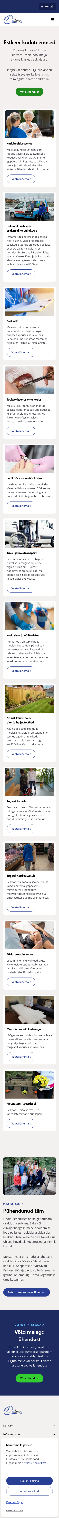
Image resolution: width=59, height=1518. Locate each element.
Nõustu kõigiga (29, 1481)
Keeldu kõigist (14, 1502)
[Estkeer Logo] (12, 19)
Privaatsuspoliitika (14, 1510)
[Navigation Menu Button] (52, 19)
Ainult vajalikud (29, 1491)
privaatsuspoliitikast (34, 1463)
